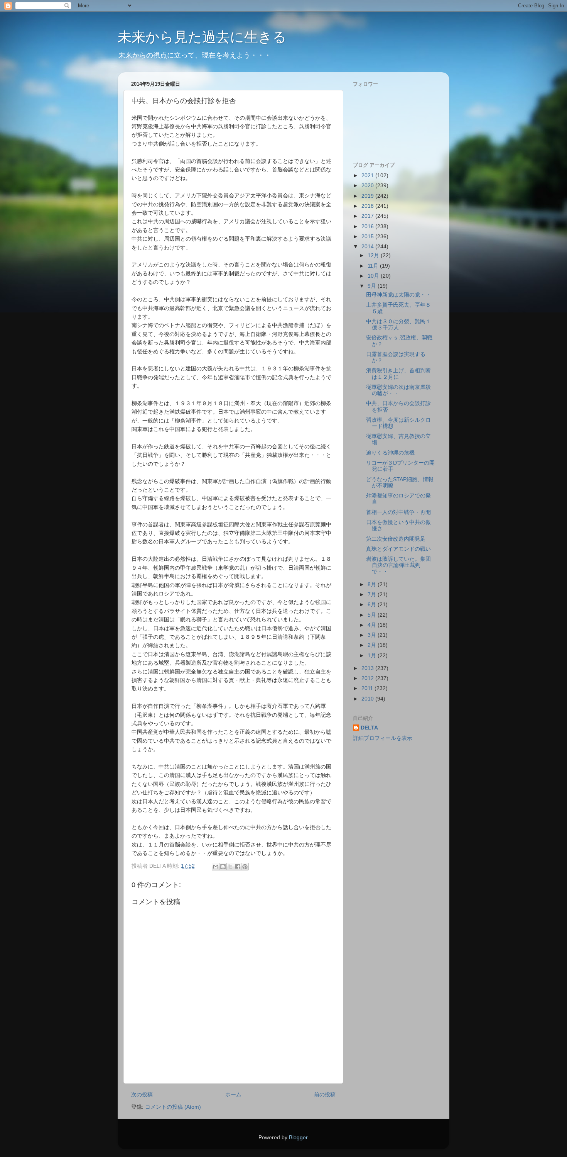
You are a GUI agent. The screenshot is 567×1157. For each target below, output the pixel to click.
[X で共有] (230, 866)
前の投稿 (325, 1095)
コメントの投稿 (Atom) (173, 1107)
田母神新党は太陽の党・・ (398, 295)
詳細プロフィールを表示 (382, 738)
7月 (373, 594)
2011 (368, 688)
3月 (373, 635)
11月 (374, 266)
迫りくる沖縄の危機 (390, 453)
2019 (368, 196)
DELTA (369, 728)
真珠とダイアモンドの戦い (398, 549)
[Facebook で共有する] (237, 866)
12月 (374, 255)
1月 (373, 655)
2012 (368, 678)
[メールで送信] (215, 866)
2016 (368, 226)
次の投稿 (142, 1095)
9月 (373, 286)
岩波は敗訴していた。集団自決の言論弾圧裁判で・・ (398, 565)
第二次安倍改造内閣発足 (395, 539)
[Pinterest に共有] (245, 866)
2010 (368, 699)
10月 (374, 276)
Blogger (298, 1137)
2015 (368, 236)
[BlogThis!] (223, 866)
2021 (368, 175)
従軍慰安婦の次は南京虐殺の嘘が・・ (398, 390)
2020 (368, 185)
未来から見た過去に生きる (202, 37)
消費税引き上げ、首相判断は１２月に (398, 374)
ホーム (233, 1095)
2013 (368, 668)
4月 (373, 625)
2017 (368, 216)
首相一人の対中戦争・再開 (398, 512)
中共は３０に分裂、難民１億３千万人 (398, 325)
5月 (373, 615)
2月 (373, 645)
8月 (373, 584)
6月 (373, 604)
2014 (368, 246)
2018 (368, 206)
